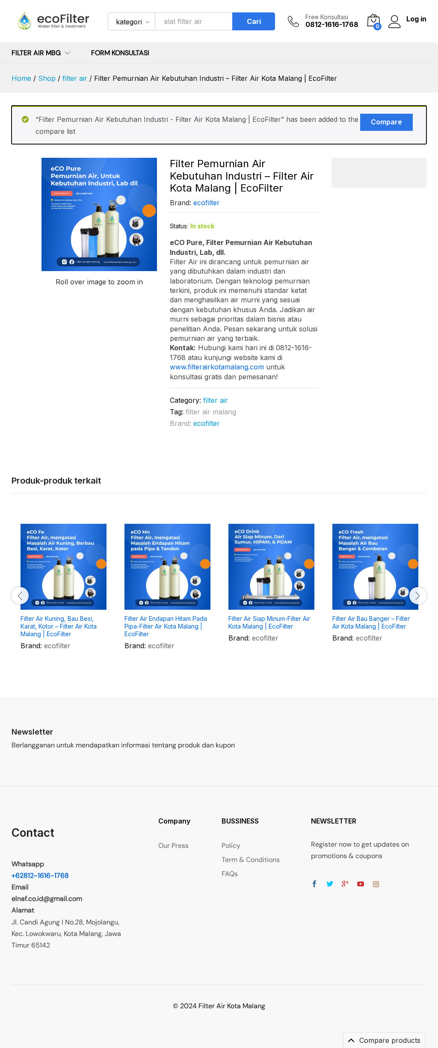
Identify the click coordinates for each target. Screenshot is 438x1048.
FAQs (230, 873)
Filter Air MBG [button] (36, 53)
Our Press (173, 845)
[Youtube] (360, 884)
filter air (215, 400)
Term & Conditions (251, 859)
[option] (63, 595)
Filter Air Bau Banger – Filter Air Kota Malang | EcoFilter (371, 622)
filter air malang (211, 411)
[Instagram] (376, 884)
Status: (179, 226)
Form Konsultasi (120, 53)
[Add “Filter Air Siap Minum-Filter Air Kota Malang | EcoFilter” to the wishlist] (290, 604)
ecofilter (206, 202)
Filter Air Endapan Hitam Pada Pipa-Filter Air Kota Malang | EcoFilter (165, 626)
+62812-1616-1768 (40, 875)
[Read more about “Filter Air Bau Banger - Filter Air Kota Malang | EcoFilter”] (354, 604)
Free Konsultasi (326, 17)
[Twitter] (329, 884)
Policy (231, 845)
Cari (254, 21)
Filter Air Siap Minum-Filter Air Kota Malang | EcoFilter (269, 622)
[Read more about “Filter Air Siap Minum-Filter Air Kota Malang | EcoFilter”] (250, 604)
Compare (386, 122)
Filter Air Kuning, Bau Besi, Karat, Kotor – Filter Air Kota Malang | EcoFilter (59, 626)
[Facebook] (314, 884)
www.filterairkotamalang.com (217, 367)
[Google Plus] (345, 884)
